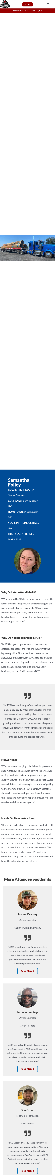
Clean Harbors (27, 1025)
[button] (48, 4)
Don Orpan (27, 1110)
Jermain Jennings (27, 1012)
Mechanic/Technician (27, 1115)
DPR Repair (27, 1123)
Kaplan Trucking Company (27, 927)
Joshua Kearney (27, 914)
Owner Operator (27, 919)
